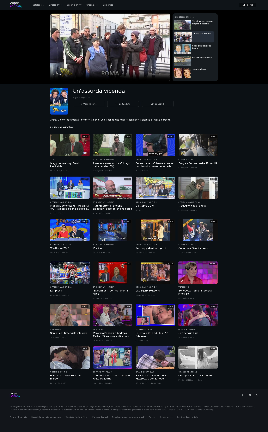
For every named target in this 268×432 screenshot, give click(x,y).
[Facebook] (242, 395)
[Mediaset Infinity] (16, 5)
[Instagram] (249, 395)
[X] (256, 395)
